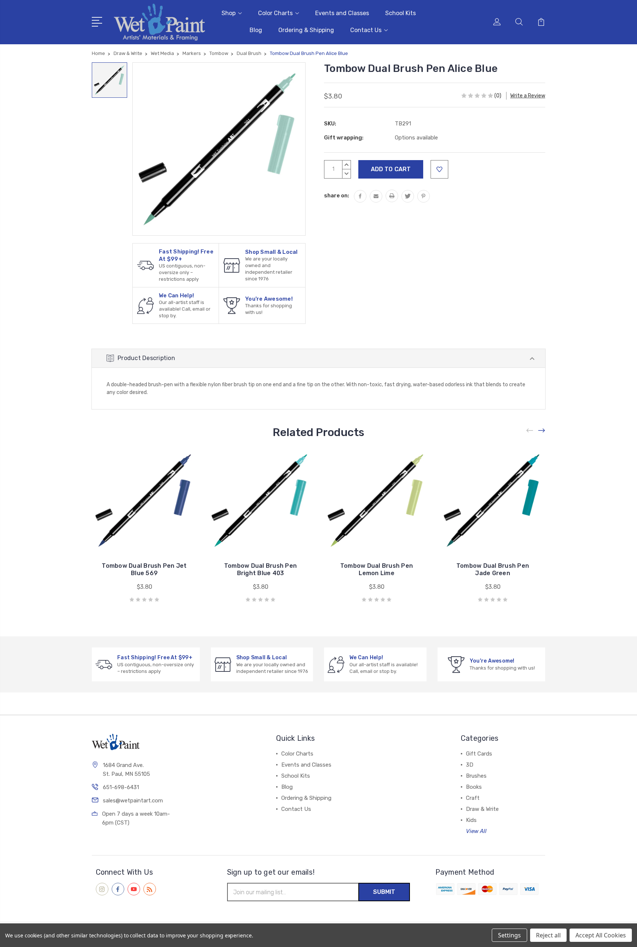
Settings (509, 935)
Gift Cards (479, 753)
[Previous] (530, 430)
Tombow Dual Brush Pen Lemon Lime (376, 569)
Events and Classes (342, 13)
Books (474, 787)
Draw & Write (482, 809)
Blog (256, 30)
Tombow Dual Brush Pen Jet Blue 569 (144, 569)
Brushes (476, 776)
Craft (473, 798)
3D (469, 764)
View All (476, 831)
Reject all (548, 935)
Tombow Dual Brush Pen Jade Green (492, 569)
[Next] (542, 430)
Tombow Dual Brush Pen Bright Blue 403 (260, 569)
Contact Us (366, 30)
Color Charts (275, 13)
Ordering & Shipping (306, 30)
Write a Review (527, 96)
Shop (229, 13)
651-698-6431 (121, 787)
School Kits (400, 13)
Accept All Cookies (600, 935)
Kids (471, 820)
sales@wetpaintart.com (133, 800)
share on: (336, 195)
